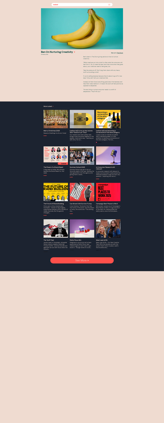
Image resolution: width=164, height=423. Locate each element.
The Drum (120, 53)
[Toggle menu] (109, 5)
